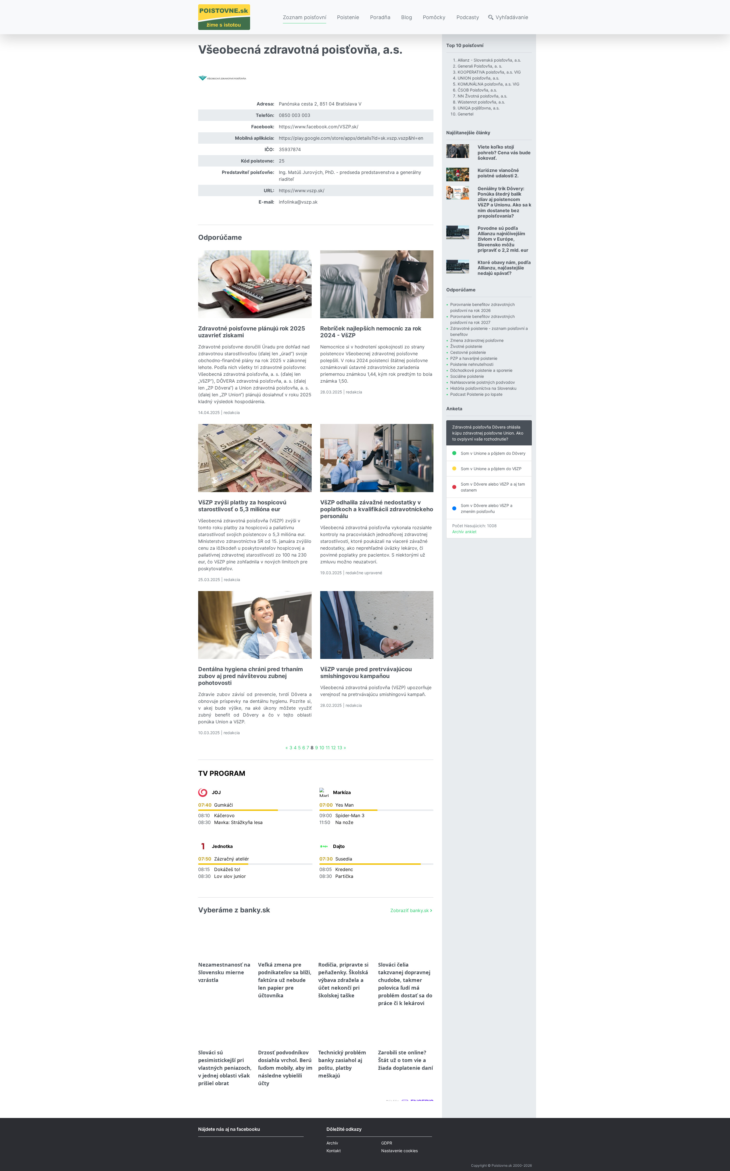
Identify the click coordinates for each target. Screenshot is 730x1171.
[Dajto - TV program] (323, 846)
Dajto (339, 846)
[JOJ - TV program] (202, 792)
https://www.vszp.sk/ (302, 190)
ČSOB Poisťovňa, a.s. (477, 90)
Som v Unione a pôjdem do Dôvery (493, 453)
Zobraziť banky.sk (409, 910)
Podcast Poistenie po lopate (476, 394)
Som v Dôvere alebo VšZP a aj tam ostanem (493, 487)
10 (321, 747)
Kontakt (334, 1150)
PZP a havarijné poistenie (473, 358)
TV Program (221, 773)
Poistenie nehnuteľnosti (471, 364)
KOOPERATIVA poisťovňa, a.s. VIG (489, 72)
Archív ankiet (464, 531)
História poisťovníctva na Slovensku (483, 388)
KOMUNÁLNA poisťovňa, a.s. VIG (488, 84)
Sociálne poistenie (467, 376)
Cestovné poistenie (468, 352)
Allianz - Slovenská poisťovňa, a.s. (489, 60)
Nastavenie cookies (399, 1150)
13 (339, 747)
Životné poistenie (466, 346)
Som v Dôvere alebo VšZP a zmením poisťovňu (486, 508)
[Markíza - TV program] (323, 792)
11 (328, 747)
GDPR (386, 1142)
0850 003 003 (294, 115)
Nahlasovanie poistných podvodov (482, 382)
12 (333, 747)
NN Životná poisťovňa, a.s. (482, 96)
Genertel (465, 113)
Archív (332, 1142)
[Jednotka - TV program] (202, 846)
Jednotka (222, 846)
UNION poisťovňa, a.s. (478, 78)
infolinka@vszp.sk (298, 202)
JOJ (216, 792)
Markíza (342, 792)
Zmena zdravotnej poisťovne (477, 340)
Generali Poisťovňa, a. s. (480, 66)
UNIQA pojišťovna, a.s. (479, 107)
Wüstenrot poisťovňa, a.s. (481, 102)
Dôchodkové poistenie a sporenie (481, 370)
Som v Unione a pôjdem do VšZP (491, 468)
